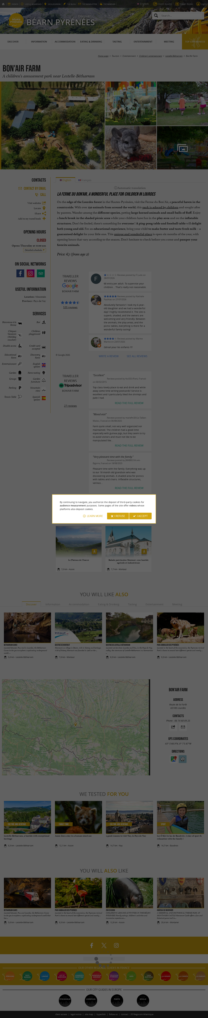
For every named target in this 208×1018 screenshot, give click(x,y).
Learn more (95, 516)
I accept (142, 516)
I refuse (119, 516)
